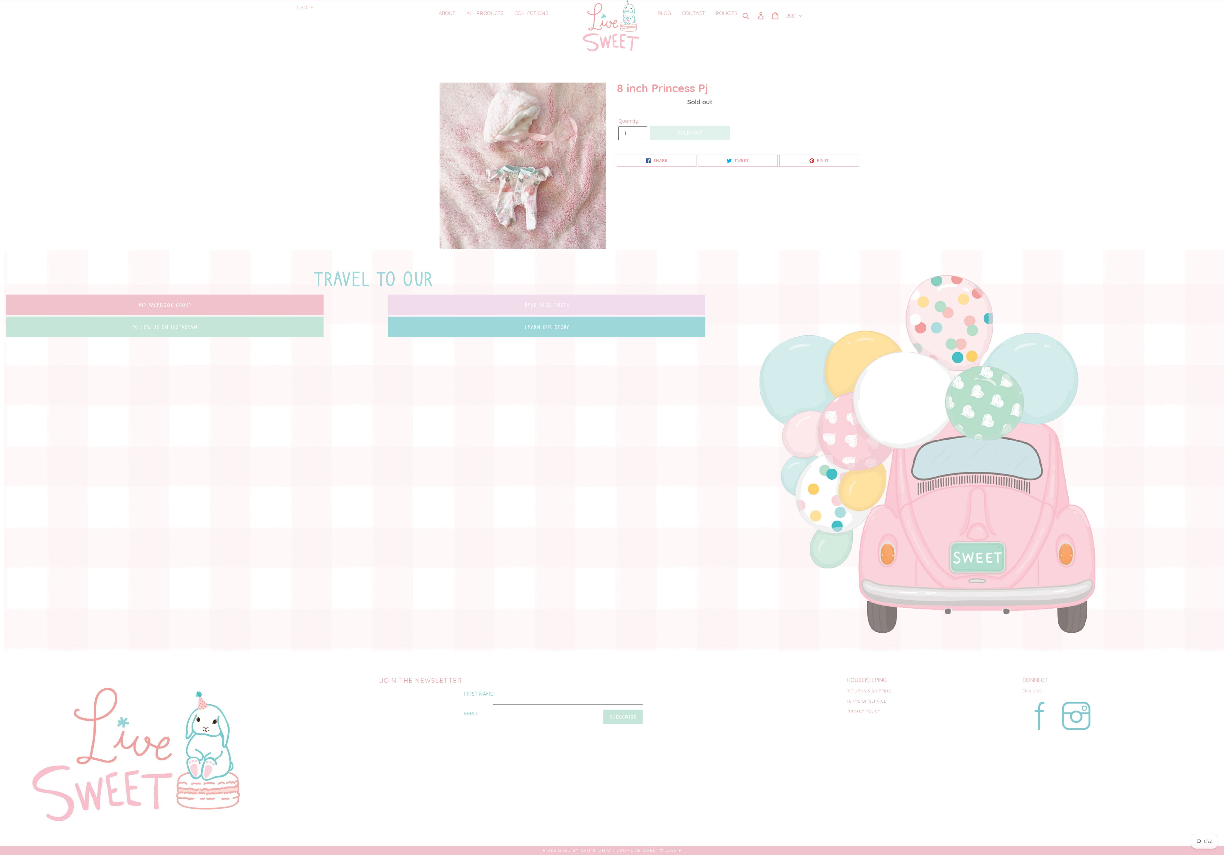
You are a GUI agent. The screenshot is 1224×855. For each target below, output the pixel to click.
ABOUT (447, 13)
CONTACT (693, 13)
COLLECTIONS (532, 13)
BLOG (664, 13)
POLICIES (726, 13)
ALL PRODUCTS (485, 13)
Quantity (628, 121)
